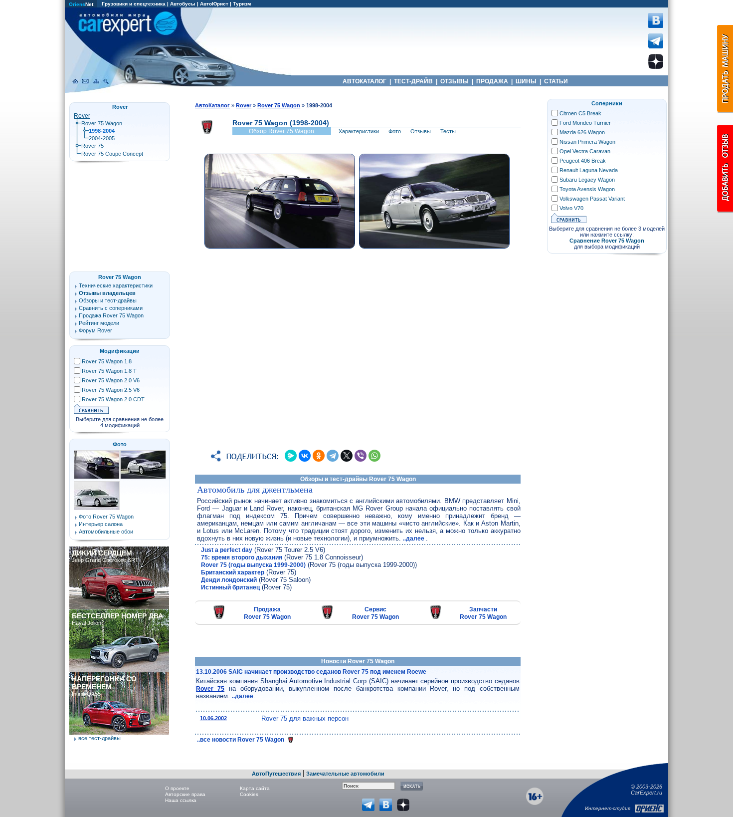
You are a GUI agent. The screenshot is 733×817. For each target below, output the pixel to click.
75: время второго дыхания (241, 557)
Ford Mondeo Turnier (585, 123)
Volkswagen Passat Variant (592, 199)
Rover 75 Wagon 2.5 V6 (111, 390)
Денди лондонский (229, 579)
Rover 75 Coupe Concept (112, 154)
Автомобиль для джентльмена (255, 490)
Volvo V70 (571, 208)
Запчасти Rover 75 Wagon (483, 613)
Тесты (448, 131)
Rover (82, 115)
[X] (347, 456)
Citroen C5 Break (580, 113)
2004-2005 (102, 138)
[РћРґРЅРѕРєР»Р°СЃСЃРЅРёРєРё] (319, 456)
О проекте (177, 788)
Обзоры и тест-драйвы (108, 300)
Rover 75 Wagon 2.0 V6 (111, 380)
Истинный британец (230, 587)
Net (81, 4)
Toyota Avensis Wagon (587, 189)
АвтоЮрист (214, 3)
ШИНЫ (526, 81)
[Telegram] (333, 456)
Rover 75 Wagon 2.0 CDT (113, 399)
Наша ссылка (180, 800)
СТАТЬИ (556, 81)
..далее (414, 538)
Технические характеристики (116, 285)
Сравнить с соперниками (111, 308)
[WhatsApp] (374, 456)
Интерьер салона (101, 524)
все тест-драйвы (99, 738)
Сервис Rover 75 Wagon (375, 613)
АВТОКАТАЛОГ (364, 81)
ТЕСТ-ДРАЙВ (413, 81)
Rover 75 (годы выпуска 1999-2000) (253, 564)
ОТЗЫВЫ (454, 81)
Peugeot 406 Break (582, 161)
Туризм (242, 3)
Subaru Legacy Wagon (587, 180)
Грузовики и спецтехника (134, 3)
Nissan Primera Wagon (587, 142)
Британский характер (232, 572)
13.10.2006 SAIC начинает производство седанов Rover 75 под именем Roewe (311, 671)
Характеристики (359, 131)
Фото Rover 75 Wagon (106, 517)
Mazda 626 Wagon (582, 132)
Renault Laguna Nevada (588, 170)
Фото (394, 131)
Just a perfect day (226, 549)
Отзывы (420, 131)
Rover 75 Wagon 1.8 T (109, 371)
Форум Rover (95, 330)
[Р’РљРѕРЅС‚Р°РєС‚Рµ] (305, 456)
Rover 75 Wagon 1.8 (107, 361)
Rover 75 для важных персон (305, 718)
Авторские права (185, 794)
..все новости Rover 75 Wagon (241, 739)
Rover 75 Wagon (101, 123)
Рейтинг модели (99, 323)
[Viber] (360, 456)
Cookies (249, 794)
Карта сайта (255, 788)
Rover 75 (210, 688)
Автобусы (182, 3)
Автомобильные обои (106, 532)
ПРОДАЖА (492, 81)
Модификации (120, 351)
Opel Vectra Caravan (584, 151)
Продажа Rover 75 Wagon (267, 613)
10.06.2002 (213, 718)
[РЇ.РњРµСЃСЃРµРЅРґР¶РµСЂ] (291, 456)
